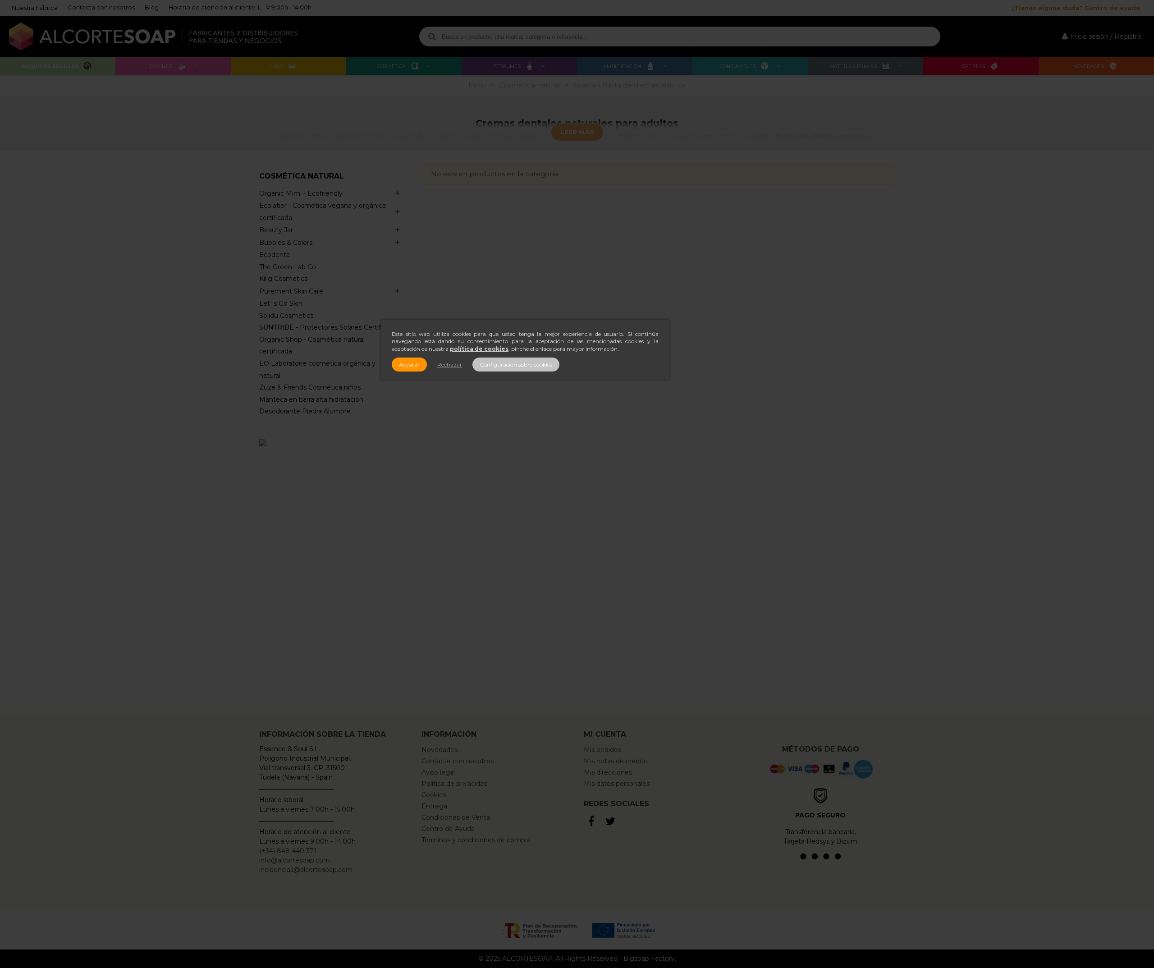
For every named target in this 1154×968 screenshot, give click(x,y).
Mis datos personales (617, 784)
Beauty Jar (276, 230)
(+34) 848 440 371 (287, 851)
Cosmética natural (301, 176)
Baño (276, 66)
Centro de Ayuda (448, 829)
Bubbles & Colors (285, 243)
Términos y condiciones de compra (476, 840)
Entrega (434, 806)
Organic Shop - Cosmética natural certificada (312, 345)
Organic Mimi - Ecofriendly (301, 193)
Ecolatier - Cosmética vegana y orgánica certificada (322, 212)
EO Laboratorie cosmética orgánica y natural (317, 369)
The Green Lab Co (287, 267)
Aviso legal (438, 772)
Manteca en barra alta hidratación (311, 399)
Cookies (433, 795)
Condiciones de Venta (455, 817)
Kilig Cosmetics (283, 279)
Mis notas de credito (616, 761)
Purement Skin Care (291, 291)
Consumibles (738, 66)
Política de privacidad (454, 784)
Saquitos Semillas (50, 66)
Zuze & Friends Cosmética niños (310, 387)
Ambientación (622, 66)
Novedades (1088, 66)
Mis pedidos (602, 750)
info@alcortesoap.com (294, 860)
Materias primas (853, 66)
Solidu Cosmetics (286, 316)
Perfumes (507, 66)
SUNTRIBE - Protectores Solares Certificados (330, 327)
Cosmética (391, 66)
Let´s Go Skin (280, 303)
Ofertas (973, 66)
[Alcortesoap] (153, 36)
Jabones (160, 66)
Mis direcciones (608, 772)
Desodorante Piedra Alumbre (305, 411)
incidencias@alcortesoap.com (306, 870)
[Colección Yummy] (333, 571)
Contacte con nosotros (457, 761)
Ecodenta (274, 255)
